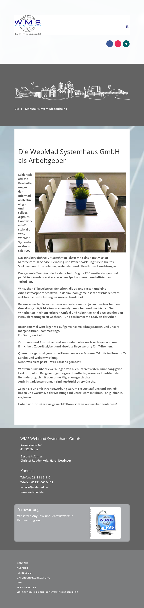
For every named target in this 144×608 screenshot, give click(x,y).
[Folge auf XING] (126, 43)
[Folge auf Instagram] (118, 43)
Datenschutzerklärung (33, 577)
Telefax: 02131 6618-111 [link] (36, 482)
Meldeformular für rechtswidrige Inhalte (47, 592)
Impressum (24, 572)
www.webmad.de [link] (32, 492)
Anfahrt (22, 568)
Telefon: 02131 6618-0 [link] (35, 477)
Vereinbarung (26, 587)
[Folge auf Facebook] (109, 43)
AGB (19, 582)
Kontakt (22, 563)
